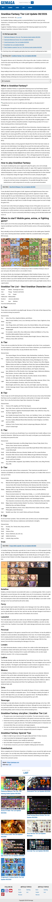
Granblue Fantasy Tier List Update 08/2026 (23, 56)
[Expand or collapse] (49, 81)
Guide (17, 7)
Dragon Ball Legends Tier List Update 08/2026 (22, 545)
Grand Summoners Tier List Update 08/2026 (16, 42)
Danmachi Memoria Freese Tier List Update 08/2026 (18, 39)
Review (30, 7)
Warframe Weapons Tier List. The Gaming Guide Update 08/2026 (22, 37)
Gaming (10, 7)
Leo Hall (19, 17)
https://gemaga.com (13, 762)
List (23, 7)
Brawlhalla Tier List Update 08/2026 (14, 45)
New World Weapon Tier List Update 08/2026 (22, 187)
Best (3, 7)
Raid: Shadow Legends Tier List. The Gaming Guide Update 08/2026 (23, 47)
